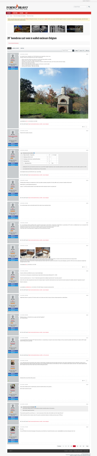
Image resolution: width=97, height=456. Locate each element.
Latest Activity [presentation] (15, 48)
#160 (87, 315)
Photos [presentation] (22, 48)
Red (11, 450)
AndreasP (12, 343)
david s (12, 366)
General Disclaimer (78, 450)
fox (12, 208)
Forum (11, 15)
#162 (87, 360)
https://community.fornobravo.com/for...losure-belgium (38, 124)
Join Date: (11, 64)
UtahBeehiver (28, 287)
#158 (87, 270)
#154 (87, 180)
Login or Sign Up (86, 0)
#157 (87, 245)
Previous (59, 446)
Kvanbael (12, 390)
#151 (87, 54)
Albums (21, 13)
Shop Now (15, 13)
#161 (87, 337)
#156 (87, 222)
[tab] (9, 48)
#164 (87, 404)
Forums (9, 13)
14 (83, 446)
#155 (87, 203)
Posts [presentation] (9, 48)
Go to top (86, 450)
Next (87, 446)
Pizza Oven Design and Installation (20, 15)
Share (13, 67)
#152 (87, 130)
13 (80, 446)
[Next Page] (83, 50)
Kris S (12, 59)
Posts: (12, 65)
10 (71, 446)
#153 (87, 150)
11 (74, 446)
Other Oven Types (30, 15)
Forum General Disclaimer (13, 43)
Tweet (13, 68)
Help (26, 13)
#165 (87, 426)
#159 (87, 295)
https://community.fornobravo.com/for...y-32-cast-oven (38, 355)
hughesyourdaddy (12, 136)
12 (77, 446)
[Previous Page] (82, 50)
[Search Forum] (89, 7)
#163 (87, 384)
